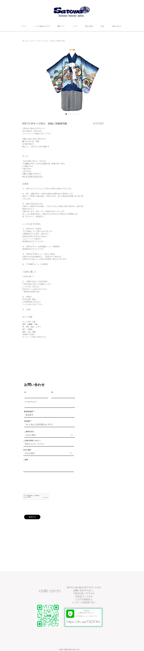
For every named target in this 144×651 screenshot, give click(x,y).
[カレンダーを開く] (72, 435)
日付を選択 (27, 450)
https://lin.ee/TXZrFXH (83, 621)
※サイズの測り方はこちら (32, 176)
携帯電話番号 (28, 411)
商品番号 (27, 421)
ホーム (25, 41)
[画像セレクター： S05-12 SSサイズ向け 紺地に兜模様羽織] (66, 114)
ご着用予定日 (29, 431)
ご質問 (25, 459)
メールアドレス (29, 402)
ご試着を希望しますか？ (32, 440)
